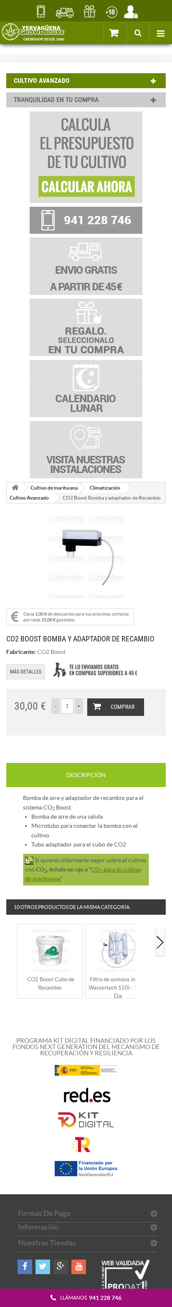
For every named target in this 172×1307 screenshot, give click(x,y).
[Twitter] (42, 1267)
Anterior (11, 943)
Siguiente (160, 943)
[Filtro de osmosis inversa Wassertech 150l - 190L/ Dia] (118, 949)
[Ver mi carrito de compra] (115, 32)
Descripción (86, 775)
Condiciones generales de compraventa (111, 11)
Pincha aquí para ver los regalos (89, 11)
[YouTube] (78, 1267)
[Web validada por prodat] (125, 1283)
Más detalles (25, 672)
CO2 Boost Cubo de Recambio (50, 983)
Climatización (105, 487)
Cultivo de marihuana (54, 487)
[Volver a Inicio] (15, 488)
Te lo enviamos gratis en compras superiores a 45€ (95, 670)
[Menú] (160, 33)
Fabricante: (21, 652)
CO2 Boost (51, 652)
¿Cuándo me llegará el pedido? (65, 11)
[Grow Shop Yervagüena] (33, 32)
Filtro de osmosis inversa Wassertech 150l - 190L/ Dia (119, 987)
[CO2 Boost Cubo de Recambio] (50, 949)
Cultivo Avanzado (29, 497)
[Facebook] (25, 1267)
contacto (40, 11)
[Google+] (60, 1267)
